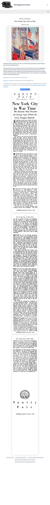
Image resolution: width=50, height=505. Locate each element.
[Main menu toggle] (47, 4)
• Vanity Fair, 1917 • (25, 24)
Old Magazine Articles (22, 5)
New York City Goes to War (25, 21)
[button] (48, 11)
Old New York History (25, 19)
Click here (5, 77)
